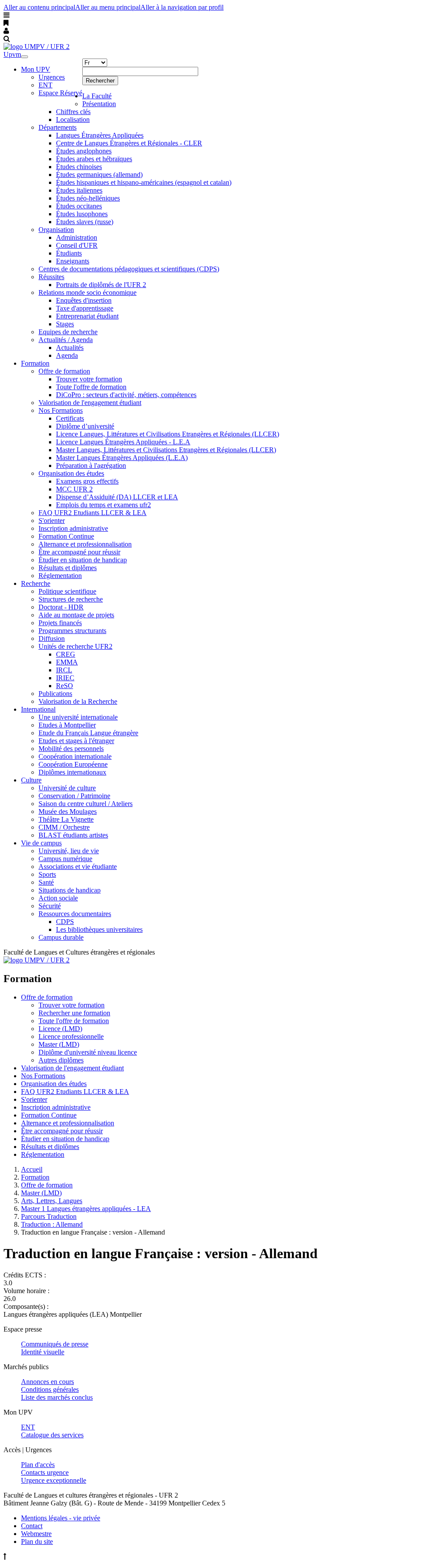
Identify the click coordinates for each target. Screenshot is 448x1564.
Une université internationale (78, 717)
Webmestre (36, 1533)
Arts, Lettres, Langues (51, 1200)
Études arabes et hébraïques (94, 159)
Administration (76, 237)
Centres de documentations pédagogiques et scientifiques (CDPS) (128, 269)
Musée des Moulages (67, 811)
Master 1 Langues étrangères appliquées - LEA (86, 1208)
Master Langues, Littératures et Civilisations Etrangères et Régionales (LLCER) (166, 449)
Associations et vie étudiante (77, 866)
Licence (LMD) (60, 1028)
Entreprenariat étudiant (87, 316)
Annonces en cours (47, 1381)
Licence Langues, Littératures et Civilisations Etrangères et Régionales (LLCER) (167, 434)
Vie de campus (41, 843)
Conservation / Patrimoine (74, 795)
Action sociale (58, 898)
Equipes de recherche (68, 332)
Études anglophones (84, 151)
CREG (65, 654)
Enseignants (72, 261)
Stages (65, 324)
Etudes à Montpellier (67, 725)
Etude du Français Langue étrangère (88, 733)
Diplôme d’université (85, 426)
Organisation (56, 229)
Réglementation (60, 575)
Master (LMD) (58, 1044)
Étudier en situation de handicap (82, 560)
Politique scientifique (67, 591)
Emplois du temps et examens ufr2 (103, 505)
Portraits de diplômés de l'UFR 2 (101, 284)
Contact (31, 1525)
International (38, 709)
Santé (46, 882)
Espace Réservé (60, 93)
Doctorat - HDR (61, 607)
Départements (57, 127)
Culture (31, 780)
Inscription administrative (73, 528)
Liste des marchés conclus (57, 1397)
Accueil (31, 1169)
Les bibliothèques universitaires (99, 929)
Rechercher (100, 80)
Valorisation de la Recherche (77, 701)
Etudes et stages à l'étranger (76, 740)
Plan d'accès (38, 1464)
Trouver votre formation (89, 379)
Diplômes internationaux (72, 772)
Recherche (35, 583)
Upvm (12, 54)
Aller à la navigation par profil (182, 7)
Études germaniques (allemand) (99, 174)
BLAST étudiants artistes (73, 835)
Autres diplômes (61, 1060)
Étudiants (69, 253)
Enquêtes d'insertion (84, 300)
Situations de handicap (69, 890)
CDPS (65, 921)
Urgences (51, 77)
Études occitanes (79, 206)
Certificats (70, 418)
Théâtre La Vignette (66, 819)
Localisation (73, 119)
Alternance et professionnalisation (85, 544)
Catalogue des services (52, 1435)
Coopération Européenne (73, 764)
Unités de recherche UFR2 (75, 646)
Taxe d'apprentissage (84, 308)
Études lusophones (82, 214)
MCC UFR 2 (74, 489)
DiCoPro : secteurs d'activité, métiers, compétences (126, 394)
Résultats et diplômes (67, 567)
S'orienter (51, 520)
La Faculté (97, 96)
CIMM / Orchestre (64, 827)
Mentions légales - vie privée (60, 1518)
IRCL (64, 670)
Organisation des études (71, 473)
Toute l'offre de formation (91, 387)
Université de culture (67, 788)
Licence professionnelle (71, 1036)
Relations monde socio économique (87, 292)
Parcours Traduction (49, 1216)
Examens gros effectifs (87, 481)
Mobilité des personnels (71, 748)
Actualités (70, 347)
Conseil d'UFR (77, 245)
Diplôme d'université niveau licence (87, 1052)
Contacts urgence (45, 1472)
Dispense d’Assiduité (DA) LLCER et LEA (117, 497)
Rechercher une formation (74, 1013)
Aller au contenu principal (39, 7)
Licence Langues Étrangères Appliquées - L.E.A (123, 442)
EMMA (67, 662)
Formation (35, 363)
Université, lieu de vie (68, 851)
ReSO (64, 685)
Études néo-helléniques (88, 198)
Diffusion (51, 638)
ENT (45, 85)
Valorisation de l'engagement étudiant (89, 402)
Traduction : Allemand (52, 1224)
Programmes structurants (72, 630)
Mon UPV (35, 69)
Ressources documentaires (74, 913)
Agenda (67, 355)
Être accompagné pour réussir (79, 552)
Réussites (51, 276)
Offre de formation (64, 371)
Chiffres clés (73, 111)
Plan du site (37, 1541)
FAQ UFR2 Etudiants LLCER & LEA (92, 512)
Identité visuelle (42, 1352)
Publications (55, 693)
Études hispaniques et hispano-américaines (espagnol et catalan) (143, 182)
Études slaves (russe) (84, 221)
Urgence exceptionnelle (53, 1480)
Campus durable (61, 937)
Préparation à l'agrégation (91, 465)
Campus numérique (65, 858)
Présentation (99, 103)
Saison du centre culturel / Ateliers (85, 803)
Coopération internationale (75, 756)
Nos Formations (60, 410)
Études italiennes (79, 190)
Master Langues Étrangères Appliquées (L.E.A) (122, 457)
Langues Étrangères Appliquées (100, 135)
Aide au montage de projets (76, 615)
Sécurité (49, 906)
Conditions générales (50, 1389)
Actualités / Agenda (65, 339)
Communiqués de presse (54, 1344)
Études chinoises (79, 166)
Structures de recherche (70, 599)
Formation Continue (66, 536)
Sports (47, 874)
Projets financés (60, 622)
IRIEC (65, 678)
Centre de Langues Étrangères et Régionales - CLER (129, 143)
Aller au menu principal (107, 7)
